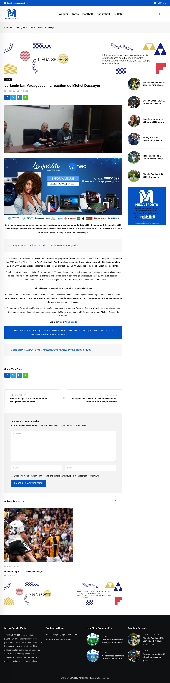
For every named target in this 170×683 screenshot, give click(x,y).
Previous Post (19, 395)
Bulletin (118, 14)
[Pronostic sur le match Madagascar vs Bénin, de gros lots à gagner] (92, 639)
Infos (75, 14)
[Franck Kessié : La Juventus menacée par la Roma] (134, 157)
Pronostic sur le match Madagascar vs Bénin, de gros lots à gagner (112, 642)
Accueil (64, 14)
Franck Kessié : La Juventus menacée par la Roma (154, 158)
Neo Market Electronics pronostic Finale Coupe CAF (113, 658)
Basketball (103, 14)
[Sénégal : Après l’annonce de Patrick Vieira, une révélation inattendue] (134, 139)
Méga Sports (71, 322)
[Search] (159, 14)
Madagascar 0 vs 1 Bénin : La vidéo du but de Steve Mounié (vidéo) (44, 245)
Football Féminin (151, 635)
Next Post (109, 395)
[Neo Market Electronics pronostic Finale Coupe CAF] (92, 655)
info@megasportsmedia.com (18, 3)
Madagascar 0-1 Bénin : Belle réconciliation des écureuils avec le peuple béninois (51, 350)
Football (87, 14)
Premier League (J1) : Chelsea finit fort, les (24, 572)
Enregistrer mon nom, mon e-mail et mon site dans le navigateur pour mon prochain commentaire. (56, 476)
